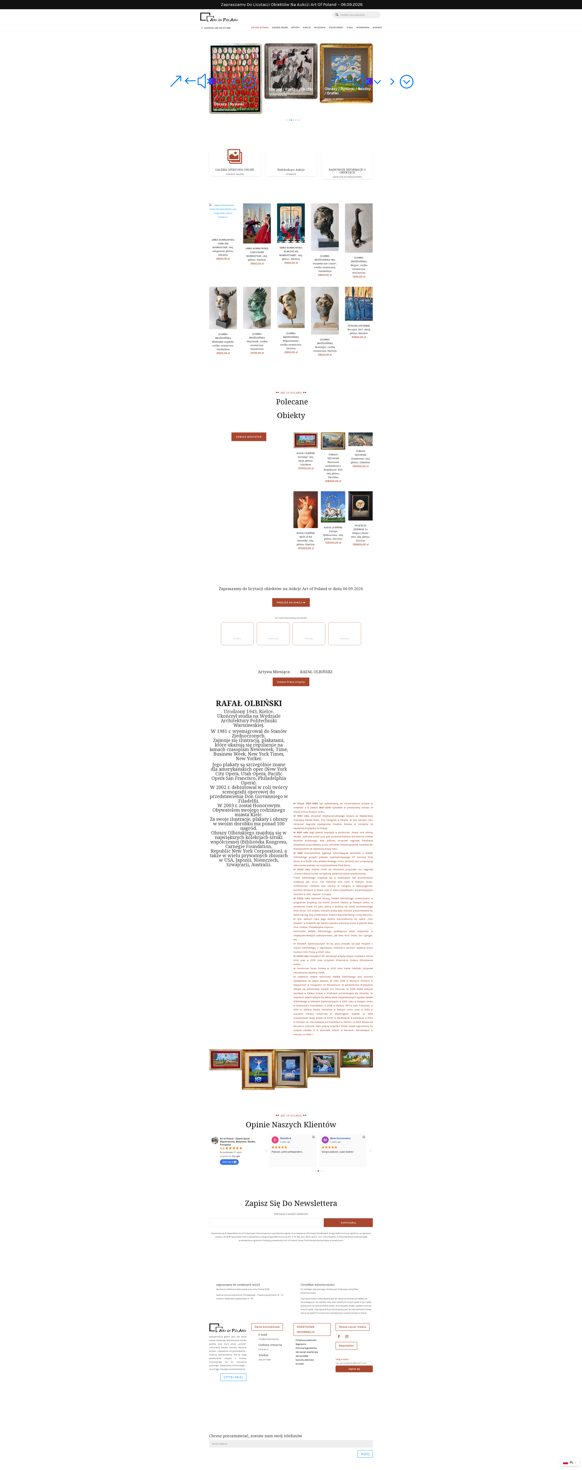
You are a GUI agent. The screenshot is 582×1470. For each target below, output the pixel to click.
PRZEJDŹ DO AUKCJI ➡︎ (291, 602)
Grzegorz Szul (338, 1138)
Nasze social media (352, 1327)
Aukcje (307, 27)
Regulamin (301, 1344)
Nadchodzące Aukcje (291, 169)
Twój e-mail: (342, 1359)
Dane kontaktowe (267, 1327)
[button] (212, 81)
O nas (350, 27)
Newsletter (346, 1345)
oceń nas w (227, 1161)
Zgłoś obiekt (336, 27)
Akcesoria (320, 27)
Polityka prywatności (306, 1340)
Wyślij (365, 1454)
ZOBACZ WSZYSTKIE (249, 436)
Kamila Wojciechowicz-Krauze (296, 1138)
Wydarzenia (363, 27)
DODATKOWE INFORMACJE (306, 1329)
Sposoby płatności (305, 1360)
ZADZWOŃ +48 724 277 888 (217, 28)
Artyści (295, 27)
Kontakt (377, 27)
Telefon (263, 1355)
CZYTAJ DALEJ (233, 1377)
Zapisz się (354, 1369)
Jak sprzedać (302, 1356)
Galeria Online (280, 27)
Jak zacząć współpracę (307, 1352)
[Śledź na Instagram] (346, 1336)
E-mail (262, 1334)
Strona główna (260, 27)
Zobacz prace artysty (291, 681)
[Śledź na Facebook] (339, 1336)
